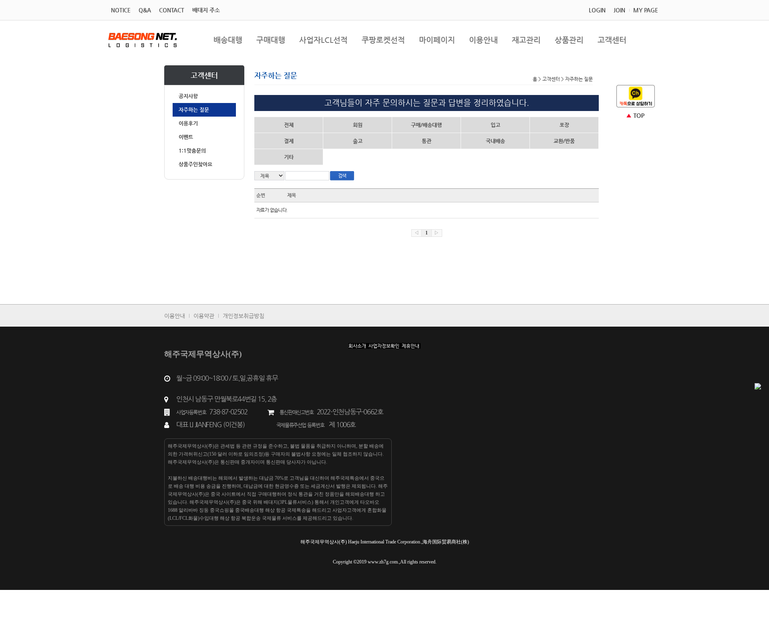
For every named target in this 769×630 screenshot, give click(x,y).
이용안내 (483, 40)
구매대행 (270, 40)
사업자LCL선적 (323, 40)
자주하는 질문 (194, 110)
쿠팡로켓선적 (383, 40)
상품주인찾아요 (195, 164)
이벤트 (186, 137)
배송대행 (227, 40)
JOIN (619, 10)
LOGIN (597, 10)
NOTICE (121, 10)
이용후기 (188, 123)
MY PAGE (645, 10)
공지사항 (188, 96)
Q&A (145, 10)
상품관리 (569, 40)
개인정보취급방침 (243, 316)
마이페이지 (437, 40)
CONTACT (171, 10)
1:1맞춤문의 (192, 150)
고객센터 (612, 40)
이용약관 (203, 316)
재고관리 (526, 40)
